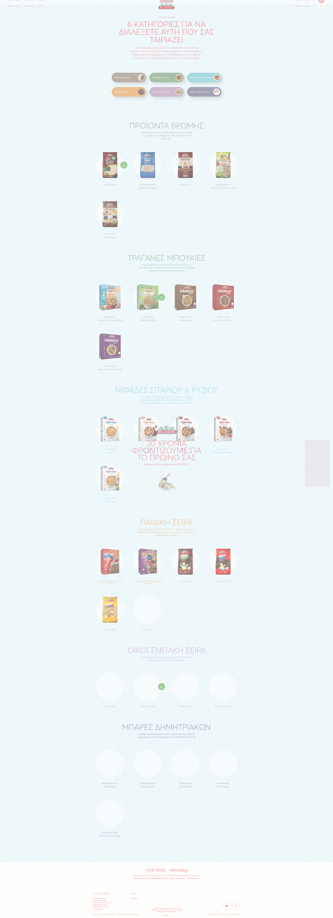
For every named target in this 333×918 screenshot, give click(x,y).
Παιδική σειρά (97, 909)
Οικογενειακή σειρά (100, 905)
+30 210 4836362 (155, 870)
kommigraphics (213, 914)
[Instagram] (227, 906)
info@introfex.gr (178, 870)
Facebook (134, 898)
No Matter (223, 914)
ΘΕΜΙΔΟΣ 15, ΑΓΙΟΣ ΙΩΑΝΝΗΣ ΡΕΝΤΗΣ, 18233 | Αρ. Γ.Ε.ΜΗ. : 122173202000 (166, 878)
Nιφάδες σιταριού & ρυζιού (102, 902)
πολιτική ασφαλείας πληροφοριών (170, 910)
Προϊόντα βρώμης (99, 898)
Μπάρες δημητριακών (101, 907)
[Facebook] (236, 906)
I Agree (165, 915)
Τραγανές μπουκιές (100, 900)
